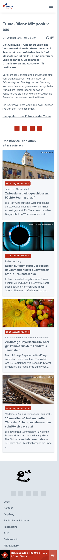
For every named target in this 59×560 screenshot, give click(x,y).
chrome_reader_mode (52, 38)
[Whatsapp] (20, 489)
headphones (48, 38)
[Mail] (43, 489)
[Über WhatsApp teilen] (32, 128)
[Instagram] (35, 489)
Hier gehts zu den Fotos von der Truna (27, 116)
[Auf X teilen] (24, 128)
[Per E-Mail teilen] (39, 128)
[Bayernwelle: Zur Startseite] (25, 6)
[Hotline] (13, 489)
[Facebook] (28, 489)
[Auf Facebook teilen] (17, 128)
